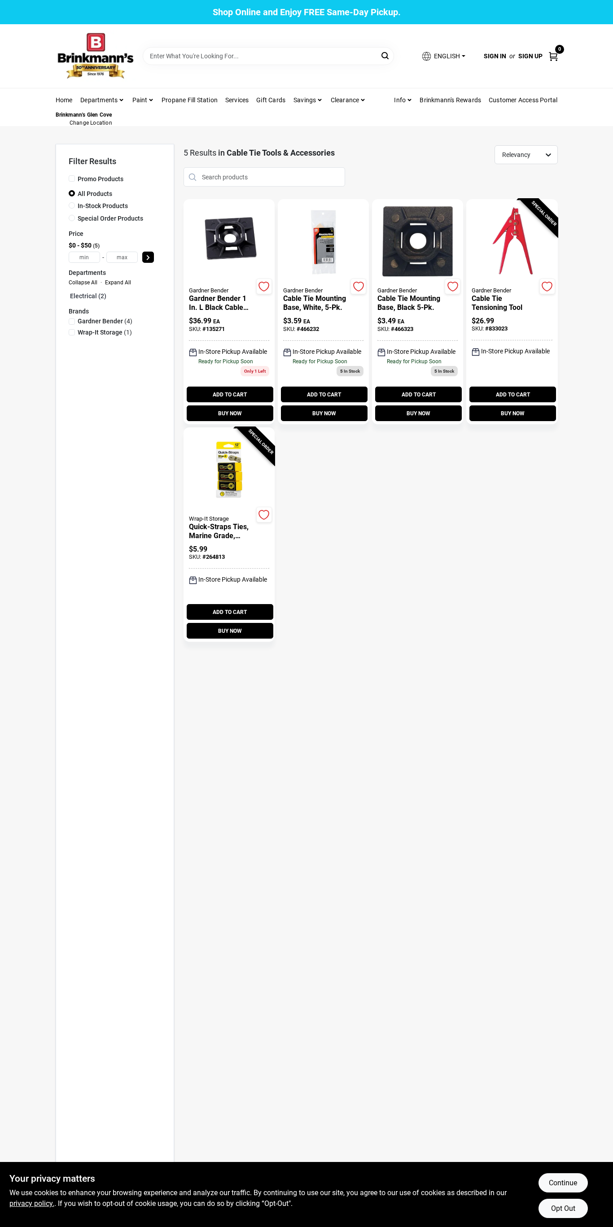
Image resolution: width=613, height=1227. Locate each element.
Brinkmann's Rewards (450, 100)
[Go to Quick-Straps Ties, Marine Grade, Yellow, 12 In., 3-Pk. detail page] (229, 470)
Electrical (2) (88, 296)
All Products (95, 193)
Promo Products (100, 179)
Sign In (495, 56)
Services (237, 100)
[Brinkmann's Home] (96, 56)
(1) (105, 332)
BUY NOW (230, 413)
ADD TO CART (230, 395)
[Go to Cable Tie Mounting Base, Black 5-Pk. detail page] (417, 242)
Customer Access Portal (523, 100)
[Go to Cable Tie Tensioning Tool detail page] (512, 242)
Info (400, 100)
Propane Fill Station (190, 100)
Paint (140, 100)
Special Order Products (110, 218)
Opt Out (563, 1208)
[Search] (385, 55)
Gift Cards (270, 100)
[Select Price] (148, 257)
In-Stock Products (103, 206)
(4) (105, 321)
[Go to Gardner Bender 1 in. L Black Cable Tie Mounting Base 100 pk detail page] (229, 242)
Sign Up (530, 56)
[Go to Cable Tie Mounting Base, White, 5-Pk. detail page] (323, 242)
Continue (563, 1183)
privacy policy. (31, 1203)
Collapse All (83, 282)
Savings (304, 100)
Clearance (345, 100)
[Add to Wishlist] (264, 286)
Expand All (118, 282)
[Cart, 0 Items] (553, 56)
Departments (99, 100)
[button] (443, 56)
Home (64, 100)
